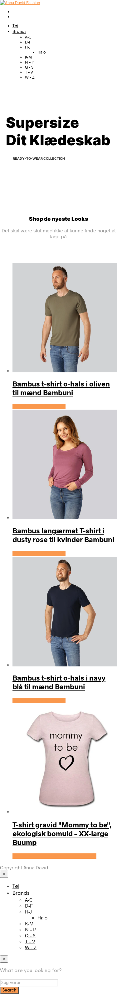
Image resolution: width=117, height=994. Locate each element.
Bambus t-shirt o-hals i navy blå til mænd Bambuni (58, 682)
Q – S (29, 67)
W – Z (29, 77)
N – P (29, 62)
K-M (28, 57)
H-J (28, 46)
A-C (28, 36)
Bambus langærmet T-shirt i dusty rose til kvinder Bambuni (63, 535)
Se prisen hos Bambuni (39, 406)
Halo (41, 51)
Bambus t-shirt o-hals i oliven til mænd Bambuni (61, 388)
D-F (28, 41)
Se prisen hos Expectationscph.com (54, 856)
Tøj (15, 26)
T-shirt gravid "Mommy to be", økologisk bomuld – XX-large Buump (61, 833)
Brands (19, 32)
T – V (29, 72)
